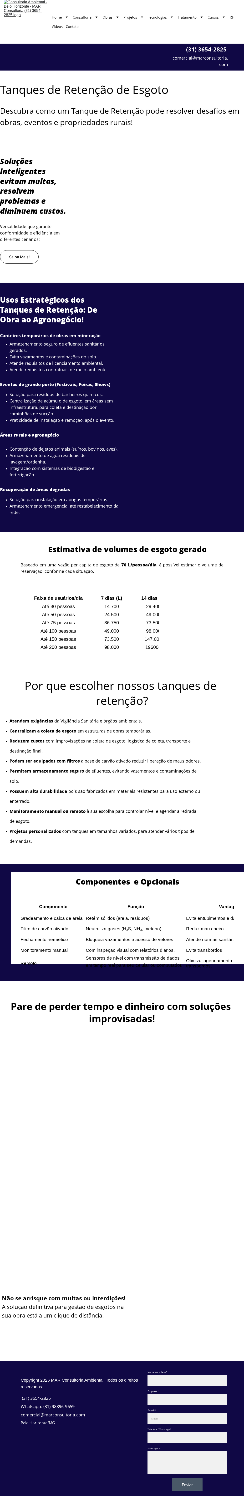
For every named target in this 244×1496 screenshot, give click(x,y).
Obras (107, 17)
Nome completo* (157, 1372)
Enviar (187, 1484)
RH (232, 17)
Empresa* (153, 1391)
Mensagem (153, 1448)
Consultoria (82, 17)
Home (57, 17)
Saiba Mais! (19, 256)
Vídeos (57, 26)
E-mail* (151, 1410)
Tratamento (187, 17)
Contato (72, 26)
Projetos (130, 17)
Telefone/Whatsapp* (159, 1429)
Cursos (213, 17)
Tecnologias (157, 17)
